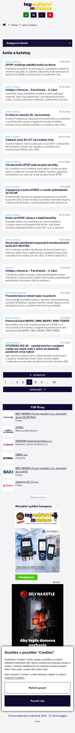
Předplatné (26, 577)
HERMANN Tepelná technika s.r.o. (33, 441)
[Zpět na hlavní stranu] (37, 6)
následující (36, 389)
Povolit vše (37, 700)
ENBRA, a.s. (21, 454)
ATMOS (19, 427)
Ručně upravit (37, 687)
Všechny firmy (38, 497)
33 (54, 382)
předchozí (39, 374)
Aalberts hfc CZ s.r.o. (27, 481)
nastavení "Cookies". (15, 678)
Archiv (56, 582)
